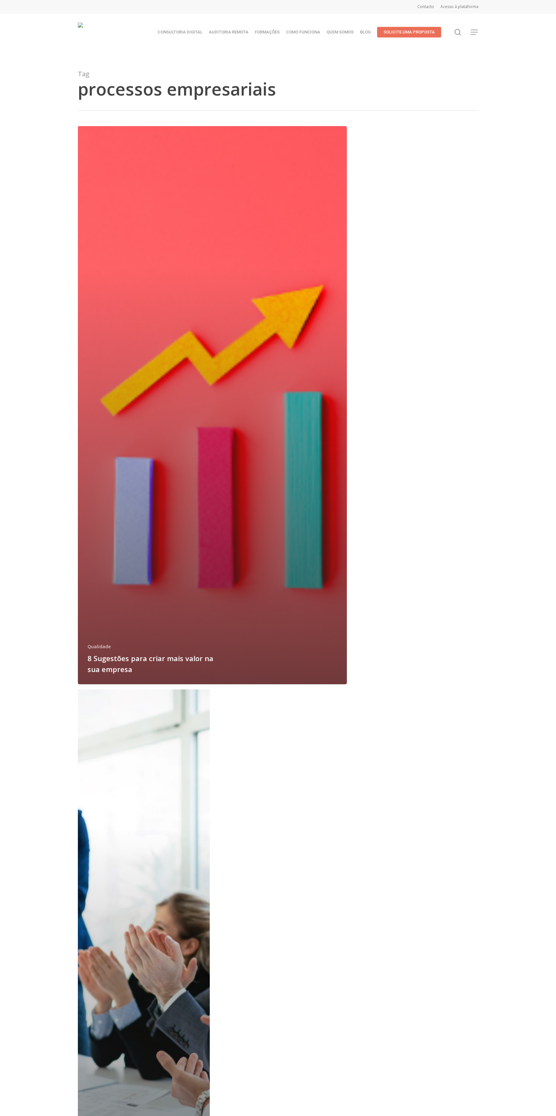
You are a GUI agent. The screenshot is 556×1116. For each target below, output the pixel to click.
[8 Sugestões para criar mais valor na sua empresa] (212, 405)
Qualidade (99, 646)
